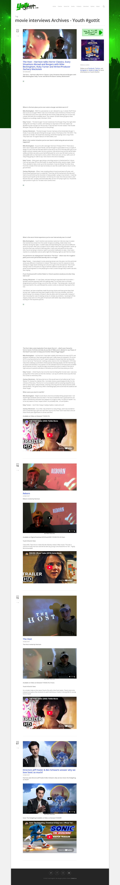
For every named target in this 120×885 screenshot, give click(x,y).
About (98, 6)
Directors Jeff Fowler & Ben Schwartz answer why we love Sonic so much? (49, 771)
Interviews (86, 6)
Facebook (91, 68)
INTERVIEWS (27, 72)
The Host (27, 638)
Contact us (73, 878)
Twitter (97, 68)
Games (92, 6)
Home (54, 6)
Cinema (60, 6)
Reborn (26, 493)
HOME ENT (26, 496)
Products (79, 6)
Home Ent (66, 6)
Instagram (83, 70)
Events (73, 6)
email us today (93, 70)
